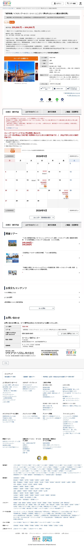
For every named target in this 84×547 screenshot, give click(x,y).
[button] (5, 71)
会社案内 (17, 533)
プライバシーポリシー (35, 533)
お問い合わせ (65, 533)
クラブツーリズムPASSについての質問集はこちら (19, 52)
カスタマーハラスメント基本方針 (51, 533)
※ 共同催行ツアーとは (12, 128)
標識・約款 (25, 533)
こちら (20, 146)
